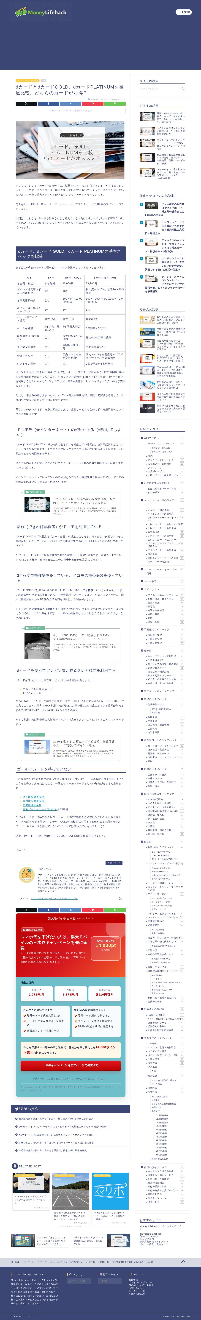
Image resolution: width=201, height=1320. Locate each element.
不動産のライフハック (163, 629)
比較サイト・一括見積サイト (165, 475)
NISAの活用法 (165, 799)
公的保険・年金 (165, 704)
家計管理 (165, 950)
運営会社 (133, 1279)
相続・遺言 (165, 786)
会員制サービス (165, 471)
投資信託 (165, 1075)
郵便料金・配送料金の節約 (165, 997)
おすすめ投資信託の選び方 (164, 1080)
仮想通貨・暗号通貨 (161, 448)
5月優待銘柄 (161, 1140)
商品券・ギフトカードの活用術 (165, 938)
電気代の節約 (158, 933)
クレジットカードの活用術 (27, 81)
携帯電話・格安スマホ (162, 990)
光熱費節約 (165, 925)
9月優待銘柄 (161, 1155)
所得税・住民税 (165, 815)
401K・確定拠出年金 (161, 709)
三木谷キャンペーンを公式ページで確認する (71, 1065)
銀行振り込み (165, 1194)
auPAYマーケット (160, 872)
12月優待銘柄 (162, 1123)
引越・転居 (165, 603)
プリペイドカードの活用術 (165, 550)
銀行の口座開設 (165, 1183)
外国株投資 (157, 1107)
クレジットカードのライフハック (163, 502)
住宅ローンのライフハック (163, 690)
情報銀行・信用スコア (162, 452)
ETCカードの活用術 (165, 510)
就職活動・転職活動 (165, 671)
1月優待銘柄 (161, 1126)
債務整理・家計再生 (165, 749)
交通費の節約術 (165, 921)
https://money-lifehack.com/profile (54, 898)
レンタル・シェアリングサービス (165, 917)
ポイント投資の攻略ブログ (154, 1244)
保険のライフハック (163, 699)
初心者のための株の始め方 (164, 1104)
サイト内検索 (184, 12)
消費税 (165, 826)
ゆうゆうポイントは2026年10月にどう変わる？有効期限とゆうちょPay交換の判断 (63, 1126)
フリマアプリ (165, 467)
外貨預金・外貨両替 (165, 1179)
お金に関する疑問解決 (163, 483)
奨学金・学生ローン (165, 753)
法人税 (165, 822)
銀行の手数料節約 (165, 1186)
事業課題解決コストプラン (154, 1241)
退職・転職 (165, 622)
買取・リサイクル (165, 967)
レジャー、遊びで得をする (165, 914)
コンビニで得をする (161, 852)
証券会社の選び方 (163, 1009)
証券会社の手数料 (165, 1026)
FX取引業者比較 (165, 1015)
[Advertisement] (100, 48)
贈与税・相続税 (165, 834)
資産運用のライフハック (163, 1038)
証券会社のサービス (165, 1022)
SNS (165, 456)
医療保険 (165, 717)
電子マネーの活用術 (165, 562)
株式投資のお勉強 (160, 1159)
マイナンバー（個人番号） (165, 807)
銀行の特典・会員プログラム (165, 1190)
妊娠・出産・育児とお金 (165, 599)
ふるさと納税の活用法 (165, 803)
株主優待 (156, 1111)
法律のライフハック (163, 768)
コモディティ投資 (165, 1051)
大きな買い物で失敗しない (165, 941)
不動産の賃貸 (165, 643)
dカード (22, 850)
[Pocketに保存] (92, 104)
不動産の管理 (165, 639)
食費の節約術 (165, 1001)
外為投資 (165, 1067)
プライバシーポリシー (140, 1282)
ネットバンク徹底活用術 (165, 1171)
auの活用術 (157, 975)
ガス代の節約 (158, 930)
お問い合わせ (136, 1288)
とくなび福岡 (147, 1239)
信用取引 (156, 1100)
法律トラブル (165, 778)
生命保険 (165, 729)
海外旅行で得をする (161, 962)
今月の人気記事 (137, 1294)
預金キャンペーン (165, 1198)
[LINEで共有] (115, 104)
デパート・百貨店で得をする (165, 859)
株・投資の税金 (165, 819)
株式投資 (165, 1092)
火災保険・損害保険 (165, 725)
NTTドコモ (157, 979)
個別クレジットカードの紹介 (165, 558)
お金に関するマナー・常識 (165, 489)
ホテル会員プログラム (162, 898)
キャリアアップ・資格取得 (165, 656)
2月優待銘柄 (161, 1130)
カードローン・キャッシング (165, 746)
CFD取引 (165, 1043)
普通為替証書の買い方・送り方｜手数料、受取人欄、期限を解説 (53, 1150)
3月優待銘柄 (161, 1133)
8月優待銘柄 (161, 1151)
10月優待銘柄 (162, 1115)
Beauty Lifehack (149, 1236)
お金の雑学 (165, 492)
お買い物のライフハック (165, 847)
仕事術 (163, 650)
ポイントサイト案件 (161, 902)
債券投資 (165, 1063)
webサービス (163, 437)
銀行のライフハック (163, 1167)
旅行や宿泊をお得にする (165, 954)
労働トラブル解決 (165, 774)
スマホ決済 (165, 532)
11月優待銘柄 (162, 1119)
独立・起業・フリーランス (165, 675)
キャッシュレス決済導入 (165, 514)
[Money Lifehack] (40, 19)
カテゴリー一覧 (137, 1291)
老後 (165, 618)
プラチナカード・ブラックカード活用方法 (165, 544)
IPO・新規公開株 (160, 1097)
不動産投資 (165, 1059)
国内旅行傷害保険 (33, 801)
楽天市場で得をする (161, 879)
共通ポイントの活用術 (162, 905)
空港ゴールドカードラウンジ (40, 809)
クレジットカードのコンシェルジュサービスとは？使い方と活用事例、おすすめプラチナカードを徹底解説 (165, 284)
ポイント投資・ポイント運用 (165, 1055)
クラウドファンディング (165, 460)
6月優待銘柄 (161, 1144)
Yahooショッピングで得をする (166, 875)
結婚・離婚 (165, 614)
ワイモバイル (158, 986)
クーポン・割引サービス (165, 883)
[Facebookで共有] (48, 104)
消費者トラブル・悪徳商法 (165, 782)
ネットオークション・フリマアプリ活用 (165, 888)
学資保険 (165, 721)
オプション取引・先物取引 (165, 1047)
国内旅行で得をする (161, 959)
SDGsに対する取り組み (141, 1285)
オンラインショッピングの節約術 (165, 863)
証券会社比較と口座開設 (165, 1030)
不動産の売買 (165, 635)
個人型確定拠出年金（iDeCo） (165, 811)
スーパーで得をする (161, 855)
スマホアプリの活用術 (165, 464)
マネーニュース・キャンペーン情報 (163, 571)
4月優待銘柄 (161, 1137)
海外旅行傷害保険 (33, 797)
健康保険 (156, 713)
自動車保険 (165, 732)
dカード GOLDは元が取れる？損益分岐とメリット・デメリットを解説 (56, 1134)
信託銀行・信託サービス (165, 1175)
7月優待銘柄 (161, 1148)
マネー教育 (163, 581)
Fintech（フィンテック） (165, 443)
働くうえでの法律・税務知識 (165, 664)
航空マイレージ (159, 909)
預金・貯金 (165, 1202)
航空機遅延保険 (32, 805)
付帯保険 (165, 554)
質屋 (165, 761)
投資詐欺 (165, 1088)
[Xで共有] (26, 104)
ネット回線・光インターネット (166, 982)
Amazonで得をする (161, 868)
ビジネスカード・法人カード (165, 540)
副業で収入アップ (165, 668)
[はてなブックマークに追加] (70, 104)
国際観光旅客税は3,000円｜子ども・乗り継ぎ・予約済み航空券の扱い (56, 1119)
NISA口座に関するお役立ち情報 (165, 1019)
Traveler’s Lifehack (151, 1234)
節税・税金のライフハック (163, 793)
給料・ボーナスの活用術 (165, 683)
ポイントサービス (165, 894)
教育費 (165, 606)
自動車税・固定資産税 (165, 830)
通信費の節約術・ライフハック (165, 971)
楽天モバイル (158, 993)
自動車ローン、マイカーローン (165, 757)
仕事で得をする (165, 660)
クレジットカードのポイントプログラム (165, 519)
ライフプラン (163, 589)
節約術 (163, 841)
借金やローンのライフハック (163, 740)
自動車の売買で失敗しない (164, 946)
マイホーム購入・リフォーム (165, 595)
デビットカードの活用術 (165, 536)
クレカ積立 (157, 1084)
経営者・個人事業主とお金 (165, 679)
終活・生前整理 (165, 610)
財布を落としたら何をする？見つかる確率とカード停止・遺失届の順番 (56, 1142)
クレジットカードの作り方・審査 (165, 524)
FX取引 (155, 1071)
